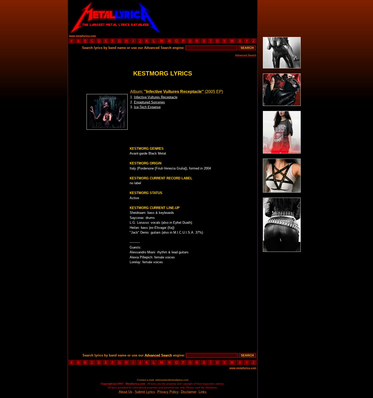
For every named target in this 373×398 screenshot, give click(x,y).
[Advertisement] (210, 16)
